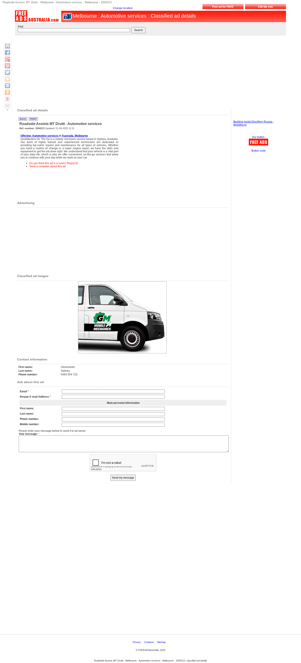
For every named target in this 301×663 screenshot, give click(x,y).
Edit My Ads (265, 6)
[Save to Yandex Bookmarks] (7, 98)
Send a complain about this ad (47, 166)
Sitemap (161, 642)
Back (23, 119)
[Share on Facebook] (7, 52)
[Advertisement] (148, 70)
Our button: (258, 137)
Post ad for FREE (223, 6)
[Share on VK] (7, 85)
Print (33, 119)
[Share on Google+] (7, 59)
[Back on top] (7, 46)
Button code (258, 150)
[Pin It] (7, 65)
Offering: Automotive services (39, 135)
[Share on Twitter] (7, 72)
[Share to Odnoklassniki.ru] (7, 92)
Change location (123, 8)
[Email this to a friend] (7, 105)
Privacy (137, 642)
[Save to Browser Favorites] (7, 79)
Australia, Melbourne (75, 135)
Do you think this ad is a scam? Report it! (53, 163)
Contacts (149, 642)
